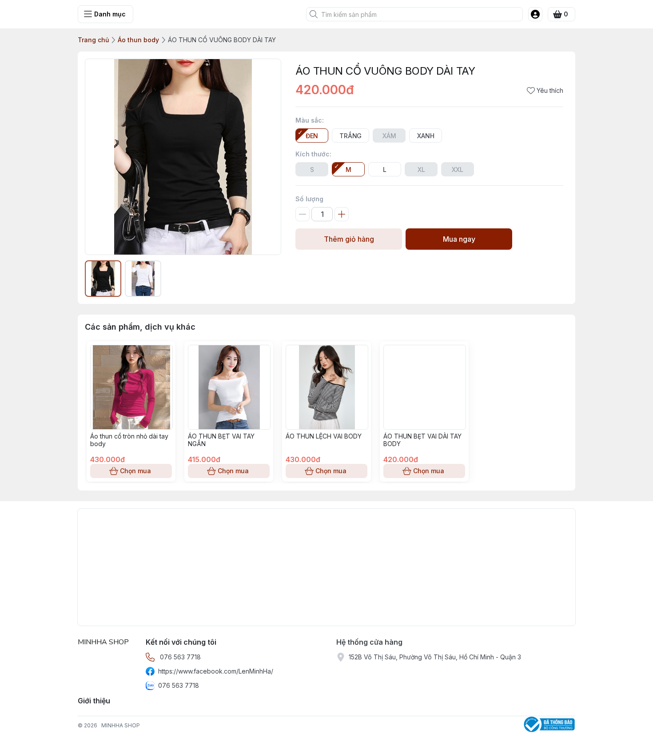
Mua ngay (459, 239)
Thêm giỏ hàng (349, 239)
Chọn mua (135, 471)
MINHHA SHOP (120, 725)
